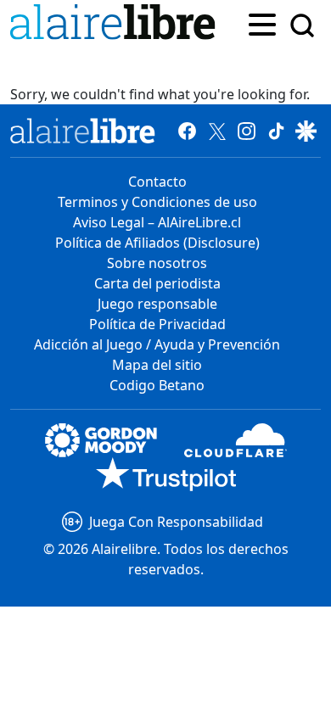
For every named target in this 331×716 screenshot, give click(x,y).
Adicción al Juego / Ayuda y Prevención (157, 344)
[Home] (116, 25)
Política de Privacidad (157, 324)
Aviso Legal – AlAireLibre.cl (157, 222)
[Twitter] (217, 131)
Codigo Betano (157, 385)
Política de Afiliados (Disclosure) (157, 242)
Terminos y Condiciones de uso (157, 202)
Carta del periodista (157, 283)
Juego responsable (157, 303)
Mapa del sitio (157, 364)
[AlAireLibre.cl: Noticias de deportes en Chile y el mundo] (82, 130)
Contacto (157, 181)
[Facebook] (187, 131)
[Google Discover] (306, 131)
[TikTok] (276, 131)
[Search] (302, 25)
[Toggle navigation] (262, 23)
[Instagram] (246, 131)
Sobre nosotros (157, 263)
